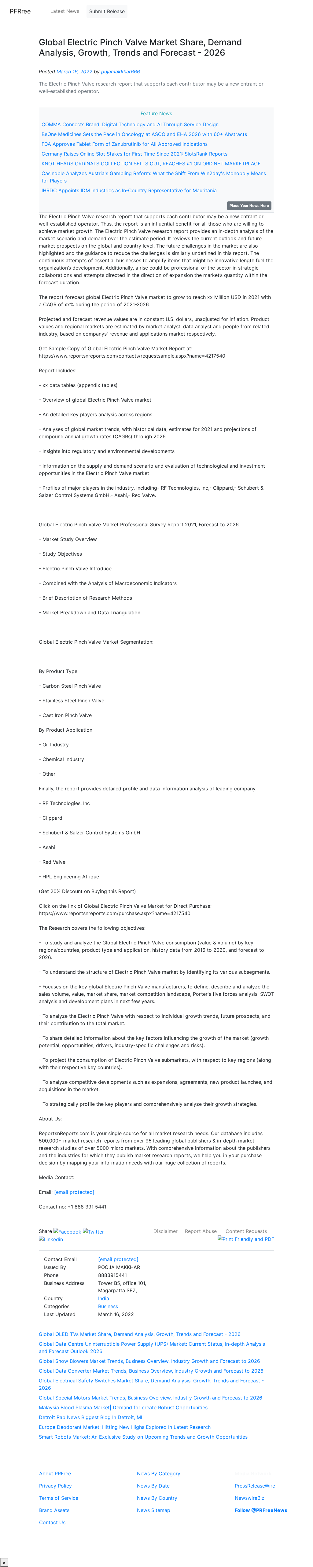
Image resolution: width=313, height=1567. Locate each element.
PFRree (20, 11)
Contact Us (52, 1522)
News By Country (157, 1498)
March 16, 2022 (74, 71)
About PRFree (55, 1473)
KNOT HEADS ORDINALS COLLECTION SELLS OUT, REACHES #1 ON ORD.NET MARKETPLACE (151, 163)
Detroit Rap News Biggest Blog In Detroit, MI (90, 1417)
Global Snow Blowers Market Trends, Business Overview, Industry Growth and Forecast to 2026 (149, 1361)
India (103, 1298)
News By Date (153, 1486)
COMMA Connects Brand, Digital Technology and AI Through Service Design (130, 124)
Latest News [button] (64, 11)
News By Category (158, 1473)
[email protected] (74, 1192)
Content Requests (246, 1231)
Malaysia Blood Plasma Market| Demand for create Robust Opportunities (123, 1407)
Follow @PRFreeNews (261, 1510)
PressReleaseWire (255, 1486)
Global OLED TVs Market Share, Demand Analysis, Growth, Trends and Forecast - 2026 (140, 1334)
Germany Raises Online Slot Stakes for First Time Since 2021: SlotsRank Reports (134, 154)
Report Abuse (201, 1231)
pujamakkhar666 (120, 71)
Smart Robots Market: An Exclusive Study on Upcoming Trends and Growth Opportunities (143, 1437)
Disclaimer (165, 1231)
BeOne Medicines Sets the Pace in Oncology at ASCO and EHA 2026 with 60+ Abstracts (144, 134)
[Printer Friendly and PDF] (246, 1238)
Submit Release (107, 11)
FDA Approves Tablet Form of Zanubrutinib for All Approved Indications (125, 144)
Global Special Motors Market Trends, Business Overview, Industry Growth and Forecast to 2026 (150, 1398)
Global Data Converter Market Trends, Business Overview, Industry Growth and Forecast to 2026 (151, 1371)
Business (108, 1306)
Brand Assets (54, 1510)
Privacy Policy (55, 1486)
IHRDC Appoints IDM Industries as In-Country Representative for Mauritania (129, 190)
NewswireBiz (249, 1498)
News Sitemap (153, 1510)
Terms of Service (58, 1498)
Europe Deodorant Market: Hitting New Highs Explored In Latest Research (125, 1427)
